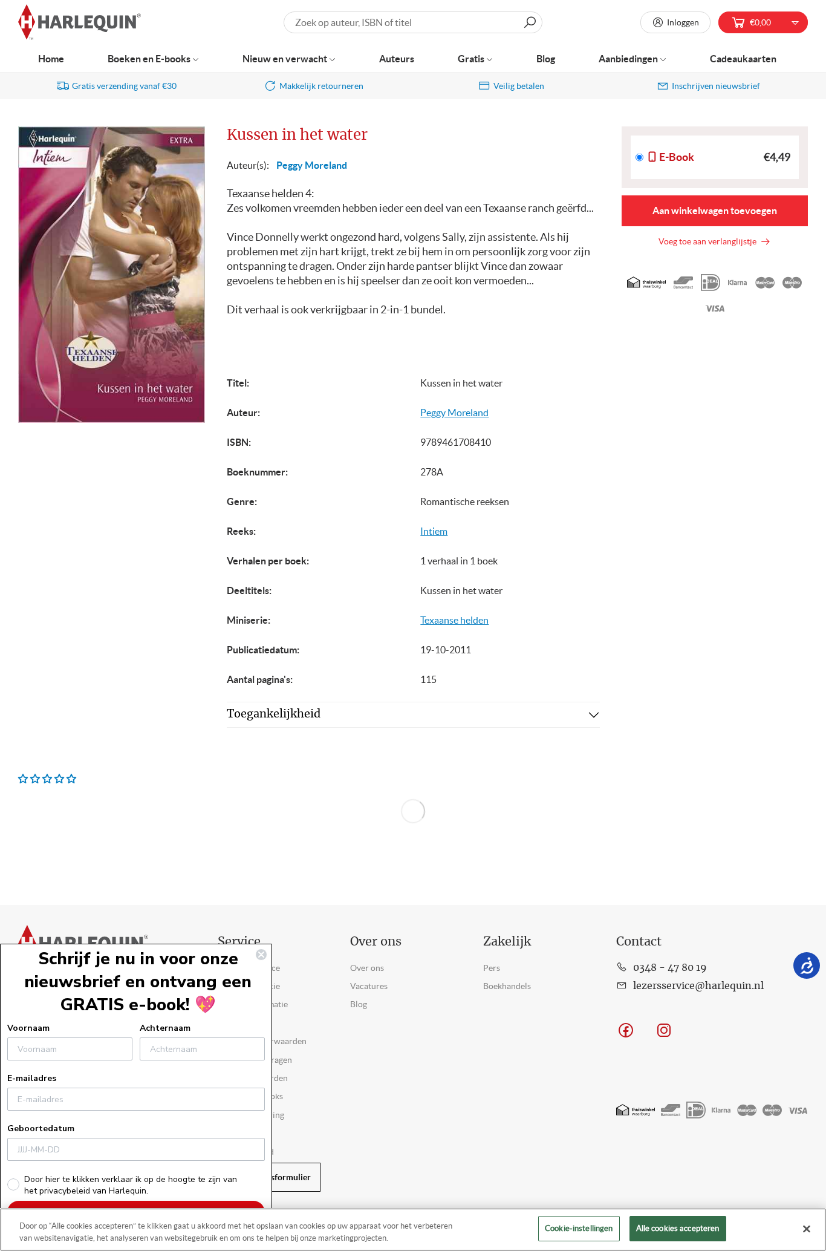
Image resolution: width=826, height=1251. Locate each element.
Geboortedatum (40, 1128)
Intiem (433, 531)
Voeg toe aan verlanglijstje (709, 241)
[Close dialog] (261, 955)
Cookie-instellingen (579, 1228)
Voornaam (28, 1028)
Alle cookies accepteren (678, 1228)
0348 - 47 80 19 (670, 968)
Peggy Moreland (311, 165)
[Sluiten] (806, 1228)
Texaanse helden (454, 620)
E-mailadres (31, 1078)
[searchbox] (413, 22)
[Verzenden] (529, 22)
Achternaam (165, 1028)
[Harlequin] (79, 22)
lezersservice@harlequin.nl (698, 986)
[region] (413, 1229)
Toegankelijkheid (273, 714)
